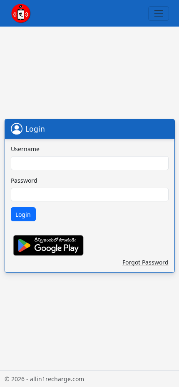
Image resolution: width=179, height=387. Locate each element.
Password (24, 180)
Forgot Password (145, 262)
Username (25, 149)
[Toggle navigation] (158, 13)
